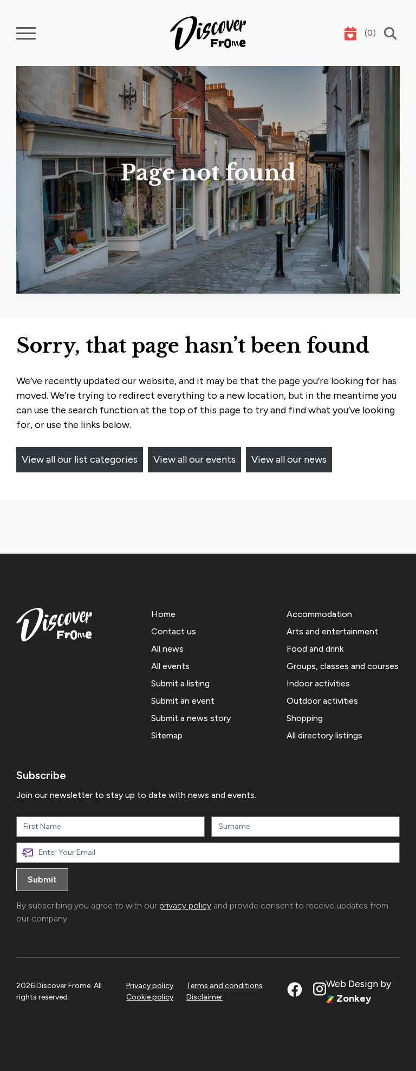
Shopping (305, 718)
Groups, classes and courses (343, 666)
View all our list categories (80, 459)
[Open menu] (26, 33)
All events (170, 666)
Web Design (352, 984)
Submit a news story (191, 718)
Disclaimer (204, 997)
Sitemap (167, 735)
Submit (42, 879)
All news (167, 649)
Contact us (173, 631)
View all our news (289, 459)
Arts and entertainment (332, 631)
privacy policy (185, 905)
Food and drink (315, 649)
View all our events (194, 459)
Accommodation (319, 614)
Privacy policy (149, 985)
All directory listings (324, 735)
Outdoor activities (322, 701)
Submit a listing (180, 683)
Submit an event (182, 701)
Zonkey (352, 998)
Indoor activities (318, 683)
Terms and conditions (224, 985)
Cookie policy (149, 997)
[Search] (388, 33)
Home (163, 614)
